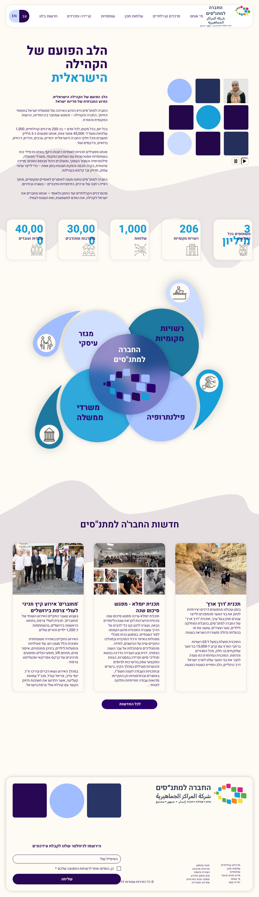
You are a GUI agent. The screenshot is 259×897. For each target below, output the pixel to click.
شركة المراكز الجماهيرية (216, 20)
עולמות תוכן (233, 869)
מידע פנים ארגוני (230, 875)
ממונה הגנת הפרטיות (198, 879)
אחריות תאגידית (201, 882)
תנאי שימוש (203, 865)
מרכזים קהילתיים (230, 865)
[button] (79, 16)
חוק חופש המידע (200, 876)
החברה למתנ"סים (129, 354)
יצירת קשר (234, 882)
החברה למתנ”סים (183, 787)
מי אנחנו (235, 879)
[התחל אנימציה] (244, 161)
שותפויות (235, 872)
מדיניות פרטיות (201, 869)
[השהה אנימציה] (236, 161)
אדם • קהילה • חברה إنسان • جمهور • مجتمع (215, 26)
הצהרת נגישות (202, 872)
